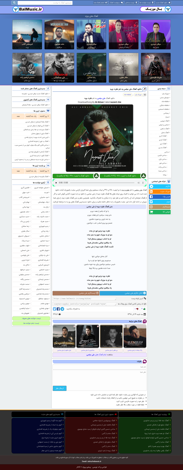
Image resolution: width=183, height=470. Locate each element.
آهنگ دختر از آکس (108, 446)
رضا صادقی (91, 77)
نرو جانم (27, 80)
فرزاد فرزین (25, 260)
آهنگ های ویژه (91, 16)
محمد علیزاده (24, 284)
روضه (164, 175)
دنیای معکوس (91, 80)
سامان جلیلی (44, 236)
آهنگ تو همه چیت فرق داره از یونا (157, 433)
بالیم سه (156, 47)
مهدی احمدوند (24, 298)
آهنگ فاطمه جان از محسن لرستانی (156, 429)
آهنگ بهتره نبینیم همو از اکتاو (158, 446)
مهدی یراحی (24, 303)
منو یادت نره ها (59, 80)
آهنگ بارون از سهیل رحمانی (39, 133)
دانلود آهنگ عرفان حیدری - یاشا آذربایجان (35, 105)
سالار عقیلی (123, 77)
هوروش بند (25, 313)
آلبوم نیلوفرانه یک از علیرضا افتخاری (49, 429)
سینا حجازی (44, 240)
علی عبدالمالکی (59, 77)
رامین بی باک (24, 221)
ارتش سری (156, 80)
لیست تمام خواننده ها (31, 323)
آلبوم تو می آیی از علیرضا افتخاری (50, 433)
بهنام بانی (26, 202)
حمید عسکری (24, 216)
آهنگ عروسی (164, 121)
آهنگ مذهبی (164, 128)
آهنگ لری (163, 143)
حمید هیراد (44, 221)
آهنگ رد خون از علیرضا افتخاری (38, 141)
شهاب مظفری (24, 245)
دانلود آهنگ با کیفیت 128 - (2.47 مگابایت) (120, 176)
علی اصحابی (25, 250)
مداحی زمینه (162, 171)
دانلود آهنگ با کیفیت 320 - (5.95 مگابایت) (73, 176)
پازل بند (45, 207)
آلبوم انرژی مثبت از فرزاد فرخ (52, 437)
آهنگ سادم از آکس (162, 442)
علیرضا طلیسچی (156, 77)
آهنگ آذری (162, 136)
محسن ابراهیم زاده (27, 77)
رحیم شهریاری (43, 226)
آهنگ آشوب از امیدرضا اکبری (39, 155)
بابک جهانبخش (43, 202)
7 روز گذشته (44, 116)
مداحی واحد (162, 167)
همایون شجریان (42, 313)
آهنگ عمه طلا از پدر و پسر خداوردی (156, 420)
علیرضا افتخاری (43, 260)
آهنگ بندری (162, 147)
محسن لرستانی (43, 279)
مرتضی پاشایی (24, 293)
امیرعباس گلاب (27, 44)
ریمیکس (166, 113)
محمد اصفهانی (43, 284)
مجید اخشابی (43, 269)
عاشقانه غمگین (164, 105)
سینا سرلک (25, 240)
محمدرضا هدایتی (42, 293)
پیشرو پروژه (86, 467)
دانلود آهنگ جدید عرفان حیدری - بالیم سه (35, 93)
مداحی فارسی (162, 155)
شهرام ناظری (44, 250)
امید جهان (25, 192)
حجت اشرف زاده (42, 216)
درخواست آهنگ (115, 2)
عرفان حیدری (156, 44)
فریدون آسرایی (43, 264)
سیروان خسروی (23, 236)
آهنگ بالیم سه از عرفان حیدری (38, 176)
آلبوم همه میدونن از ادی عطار (52, 450)
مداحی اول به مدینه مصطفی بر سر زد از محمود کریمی (31, 159)
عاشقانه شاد (165, 101)
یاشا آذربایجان (124, 47)
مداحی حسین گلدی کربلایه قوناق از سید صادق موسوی (150, 437)
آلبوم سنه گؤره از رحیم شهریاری (51, 420)
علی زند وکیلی (43, 255)
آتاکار (78, 467)
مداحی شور (162, 163)
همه (18, 116)
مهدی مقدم (44, 303)
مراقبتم (59, 47)
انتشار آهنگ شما (99, 2)
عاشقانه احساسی (163, 109)
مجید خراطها (24, 269)
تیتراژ (167, 117)
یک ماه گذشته (31, 116)
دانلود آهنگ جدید (161, 2)
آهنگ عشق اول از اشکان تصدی (158, 424)
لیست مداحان (129, 2)
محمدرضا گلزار (24, 289)
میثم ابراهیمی (24, 308)
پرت (27, 47)
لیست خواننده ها (145, 2)
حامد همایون (59, 44)
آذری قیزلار (92, 47)
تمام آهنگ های (96, 354)
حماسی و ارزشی (164, 125)
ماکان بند (26, 264)
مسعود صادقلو (43, 298)
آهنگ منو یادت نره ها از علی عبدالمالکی (35, 129)
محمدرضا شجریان (42, 289)
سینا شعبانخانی (43, 245)
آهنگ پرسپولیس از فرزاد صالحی (104, 420)
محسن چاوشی (24, 274)
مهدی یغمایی (43, 308)
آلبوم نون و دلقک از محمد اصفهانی (50, 442)
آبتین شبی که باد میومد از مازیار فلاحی (36, 137)
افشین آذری (25, 187)
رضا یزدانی (44, 231)
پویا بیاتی (26, 207)
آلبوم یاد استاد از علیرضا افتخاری (51, 424)
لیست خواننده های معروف (31, 318)
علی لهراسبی (25, 255)
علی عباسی (101, 98)
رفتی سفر (123, 80)
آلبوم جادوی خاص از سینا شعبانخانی (49, 446)
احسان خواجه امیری (41, 187)
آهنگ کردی (162, 140)
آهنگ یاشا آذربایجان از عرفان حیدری (36, 122)
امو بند (46, 192)
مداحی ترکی (162, 159)
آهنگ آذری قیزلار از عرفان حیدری (37, 125)
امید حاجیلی (44, 197)
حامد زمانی (44, 211)
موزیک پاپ (165, 93)
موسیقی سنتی (164, 97)
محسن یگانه (24, 279)
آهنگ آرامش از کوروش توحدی (38, 151)
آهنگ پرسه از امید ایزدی (106, 450)
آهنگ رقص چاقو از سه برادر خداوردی (156, 450)
